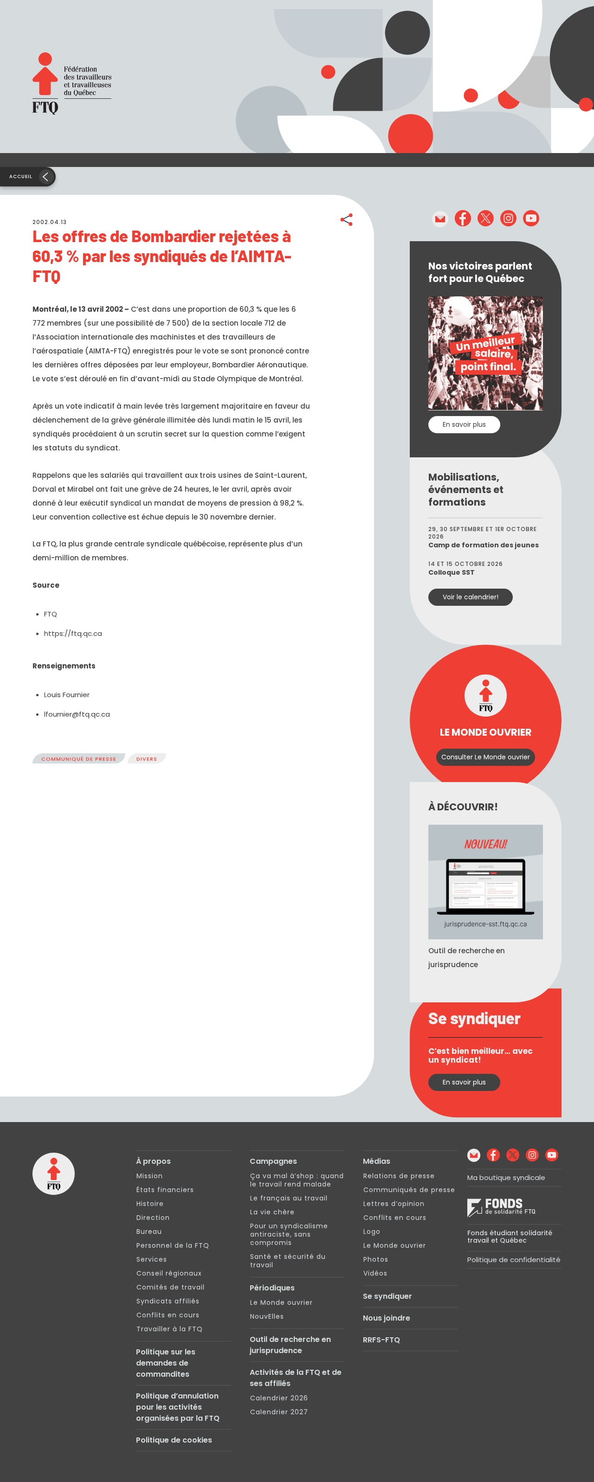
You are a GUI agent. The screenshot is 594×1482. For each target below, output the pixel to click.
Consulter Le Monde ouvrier (485, 757)
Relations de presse (399, 1175)
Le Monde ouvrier (281, 1302)
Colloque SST (451, 572)
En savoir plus (464, 424)
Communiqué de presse (78, 759)
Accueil (20, 176)
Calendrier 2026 (279, 1398)
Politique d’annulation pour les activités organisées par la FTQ (178, 1407)
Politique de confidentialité (514, 1259)
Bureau (149, 1231)
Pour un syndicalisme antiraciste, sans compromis (289, 1234)
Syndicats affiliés (168, 1301)
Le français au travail (289, 1198)
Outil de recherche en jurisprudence (290, 1345)
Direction (153, 1217)
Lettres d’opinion (394, 1203)
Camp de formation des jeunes (483, 545)
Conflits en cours (168, 1315)
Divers (146, 759)
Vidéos (375, 1273)
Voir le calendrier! (470, 597)
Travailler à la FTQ (169, 1329)
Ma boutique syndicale (506, 1177)
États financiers (165, 1189)
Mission (149, 1175)
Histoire (150, 1203)
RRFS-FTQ (381, 1339)
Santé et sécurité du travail (288, 1261)
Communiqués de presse (409, 1189)
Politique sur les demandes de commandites (165, 1363)
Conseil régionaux (169, 1273)
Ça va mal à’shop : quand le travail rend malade (297, 1180)
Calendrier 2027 (279, 1412)
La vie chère (272, 1212)
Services (151, 1259)
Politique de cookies (174, 1440)
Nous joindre (386, 1318)
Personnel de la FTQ (172, 1245)
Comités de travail (170, 1287)
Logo (372, 1231)
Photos (375, 1259)
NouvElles (267, 1316)
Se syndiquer (387, 1296)
